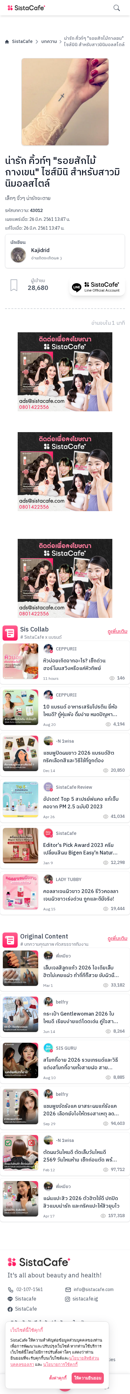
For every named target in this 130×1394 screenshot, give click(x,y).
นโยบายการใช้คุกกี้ (60, 1364)
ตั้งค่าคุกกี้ (58, 1378)
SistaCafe (22, 42)
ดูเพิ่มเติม (117, 632)
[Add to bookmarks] (14, 285)
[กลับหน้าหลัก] (28, 7)
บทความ (49, 42)
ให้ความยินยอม (87, 1378)
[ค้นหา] (116, 8)
